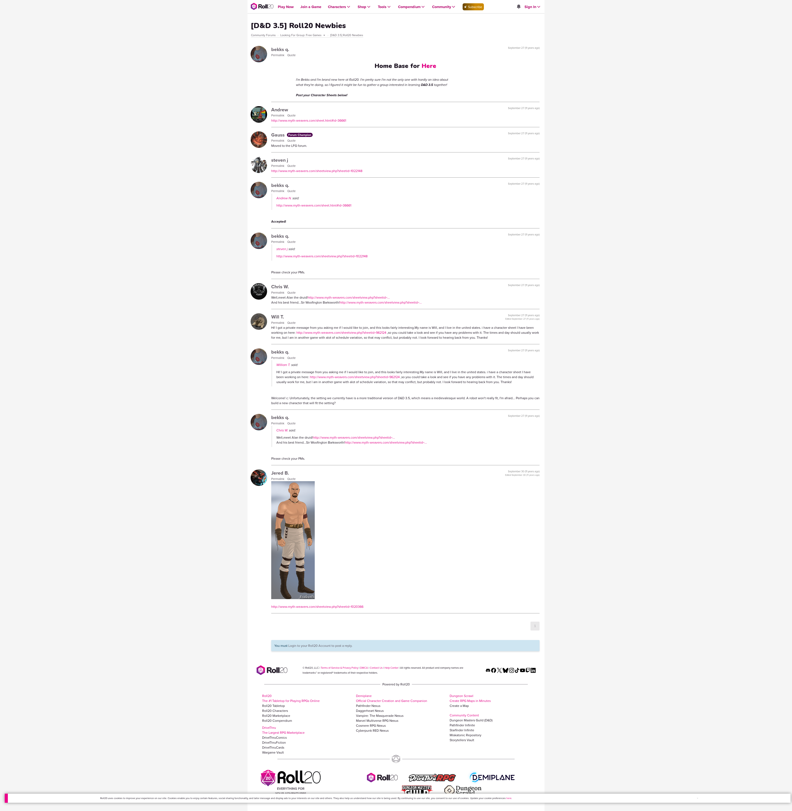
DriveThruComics (274, 737)
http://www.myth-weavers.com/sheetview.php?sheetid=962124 (341, 332)
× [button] (697, 798)
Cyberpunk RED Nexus (372, 730)
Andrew (279, 109)
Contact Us (376, 668)
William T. (283, 364)
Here (429, 66)
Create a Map (459, 705)
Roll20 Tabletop (273, 705)
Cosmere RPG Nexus (371, 725)
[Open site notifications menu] (518, 7)
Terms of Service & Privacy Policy (339, 668)
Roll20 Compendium (277, 720)
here (509, 798)
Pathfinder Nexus (368, 705)
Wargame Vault (273, 752)
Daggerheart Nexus (370, 710)
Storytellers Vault (462, 740)
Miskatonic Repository (465, 735)
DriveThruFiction (274, 742)
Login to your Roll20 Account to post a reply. (320, 645)
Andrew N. (284, 198)
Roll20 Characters (275, 710)
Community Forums (263, 35)
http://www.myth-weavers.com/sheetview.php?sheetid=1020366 (317, 606)
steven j (279, 160)
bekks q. (280, 49)
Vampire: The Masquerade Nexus (379, 715)
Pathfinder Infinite (462, 725)
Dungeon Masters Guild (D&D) (471, 720)
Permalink (278, 55)
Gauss (278, 134)
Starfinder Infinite (462, 730)
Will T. (277, 316)
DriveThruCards (273, 747)
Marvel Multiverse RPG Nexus (377, 720)
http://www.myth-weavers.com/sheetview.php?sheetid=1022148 (316, 171)
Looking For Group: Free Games (301, 35)
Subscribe (474, 7)
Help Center (391, 668)
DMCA (364, 668)
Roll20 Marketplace (276, 715)
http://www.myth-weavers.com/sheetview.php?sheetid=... (349, 297)
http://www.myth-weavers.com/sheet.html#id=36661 (308, 120)
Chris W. (280, 286)
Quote (291, 55)
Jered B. (280, 472)
